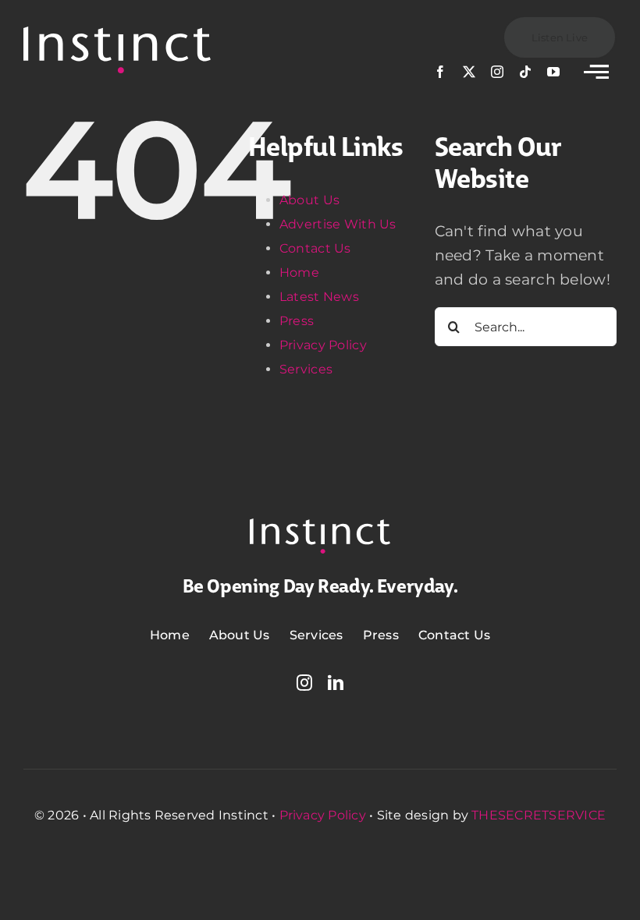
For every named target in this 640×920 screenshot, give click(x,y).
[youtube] (553, 71)
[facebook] (440, 71)
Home (299, 272)
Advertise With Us (337, 224)
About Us (309, 200)
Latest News (319, 296)
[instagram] (497, 71)
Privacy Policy (323, 345)
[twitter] (469, 71)
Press (296, 320)
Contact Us (315, 248)
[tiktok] (525, 71)
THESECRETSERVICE (538, 815)
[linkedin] (335, 683)
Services (305, 369)
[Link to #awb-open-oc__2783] (596, 71)
